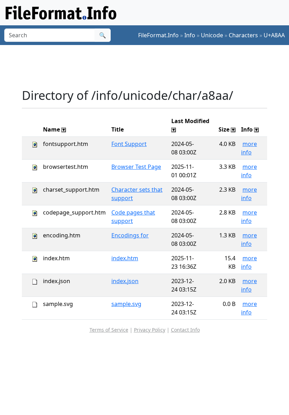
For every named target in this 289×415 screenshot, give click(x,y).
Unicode (212, 35)
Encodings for (130, 235)
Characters (243, 35)
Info (189, 35)
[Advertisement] (150, 66)
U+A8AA (274, 35)
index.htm (124, 258)
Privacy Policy (149, 329)
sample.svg (126, 304)
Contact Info (185, 329)
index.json (125, 281)
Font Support (129, 144)
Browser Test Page (136, 167)
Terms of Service (109, 329)
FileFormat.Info (158, 35)
